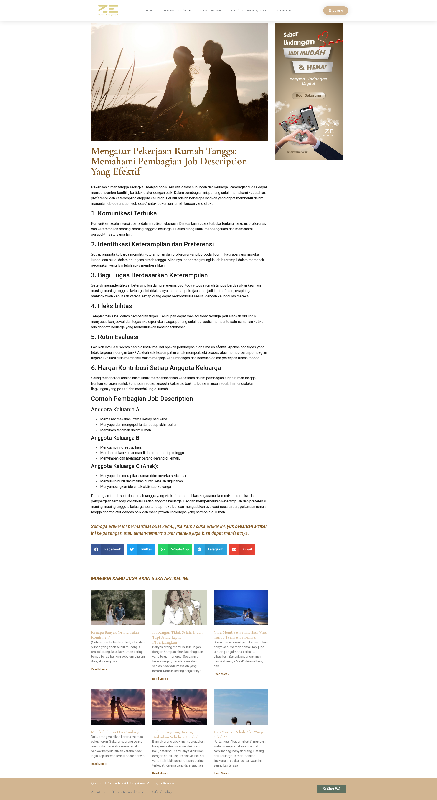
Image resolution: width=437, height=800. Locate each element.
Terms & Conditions (128, 792)
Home (149, 10)
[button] (107, 549)
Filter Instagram (211, 10)
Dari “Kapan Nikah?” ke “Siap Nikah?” (238, 734)
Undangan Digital (174, 10)
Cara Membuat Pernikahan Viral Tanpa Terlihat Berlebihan (240, 635)
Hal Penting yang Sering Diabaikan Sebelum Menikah (176, 734)
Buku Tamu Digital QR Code (249, 10)
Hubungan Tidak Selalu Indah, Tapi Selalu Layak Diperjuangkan (177, 637)
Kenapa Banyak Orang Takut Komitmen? (115, 635)
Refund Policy (161, 792)
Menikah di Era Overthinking (115, 731)
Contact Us (283, 10)
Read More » (99, 669)
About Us (98, 792)
